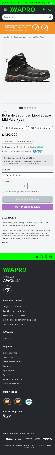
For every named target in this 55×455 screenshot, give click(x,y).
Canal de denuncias (12, 383)
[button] (5, 10)
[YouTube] (37, 256)
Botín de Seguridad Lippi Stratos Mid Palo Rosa (25, 37)
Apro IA (6, 375)
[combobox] (27, 17)
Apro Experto (9, 370)
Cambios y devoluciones (14, 311)
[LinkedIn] (46, 256)
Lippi (4, 112)
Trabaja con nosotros (13, 379)
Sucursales (8, 357)
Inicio (4, 37)
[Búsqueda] (50, 17)
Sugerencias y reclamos (14, 324)
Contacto (7, 366)
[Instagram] (41, 256)
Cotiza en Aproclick (27, 207)
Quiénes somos (10, 353)
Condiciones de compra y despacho (19, 320)
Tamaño (6, 169)
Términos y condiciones (14, 315)
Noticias (7, 338)
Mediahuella (29, 447)
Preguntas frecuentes (13, 306)
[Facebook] (50, 256)
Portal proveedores (12, 361)
